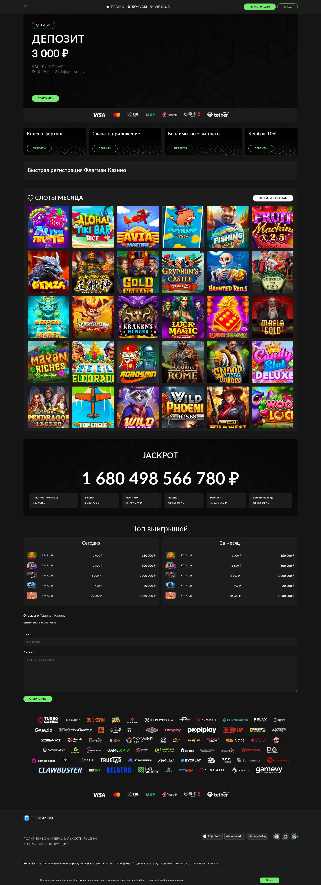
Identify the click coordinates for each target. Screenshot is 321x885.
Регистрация (259, 6)
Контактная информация (46, 844)
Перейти (39, 148)
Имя (26, 634)
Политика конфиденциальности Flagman (60, 838)
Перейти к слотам (273, 198)
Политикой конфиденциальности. (166, 880)
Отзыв (27, 652)
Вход (287, 6)
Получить (45, 98)
